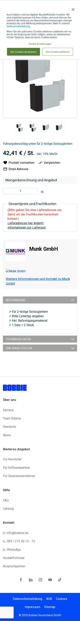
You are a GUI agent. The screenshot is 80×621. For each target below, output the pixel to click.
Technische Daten (18, 339)
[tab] (40, 299)
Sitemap (49, 607)
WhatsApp (14, 549)
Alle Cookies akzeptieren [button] (23, 51)
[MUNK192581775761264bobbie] (20, 127)
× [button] (72, 8)
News (7, 435)
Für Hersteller (12, 459)
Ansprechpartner (14, 566)
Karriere (8, 410)
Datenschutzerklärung (18, 26)
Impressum (32, 607)
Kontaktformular (13, 558)
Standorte (9, 427)
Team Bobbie (12, 418)
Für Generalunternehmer (19, 476)
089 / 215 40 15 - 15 (21, 541)
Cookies (61, 599)
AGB (49, 599)
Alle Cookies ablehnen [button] (58, 51)
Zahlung (8, 509)
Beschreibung (15, 300)
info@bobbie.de (17, 533)
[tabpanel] (19, 128)
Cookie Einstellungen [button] (40, 43)
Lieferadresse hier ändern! (26, 223)
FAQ (6, 500)
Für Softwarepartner (16, 467)
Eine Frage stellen (19, 348)
